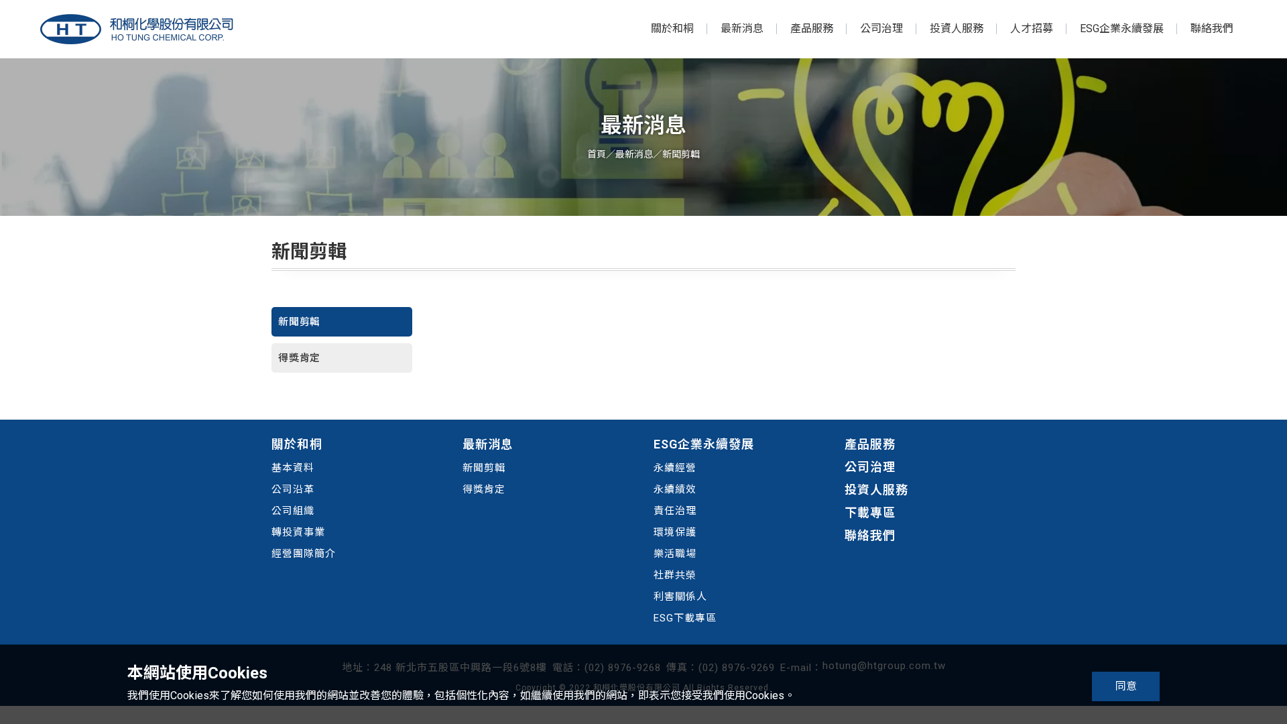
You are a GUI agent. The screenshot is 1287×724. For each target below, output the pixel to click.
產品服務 (811, 28)
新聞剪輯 (299, 322)
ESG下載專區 (685, 618)
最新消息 (742, 28)
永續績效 (675, 489)
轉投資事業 (298, 532)
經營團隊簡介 (303, 554)
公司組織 (292, 511)
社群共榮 (675, 575)
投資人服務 (956, 28)
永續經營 (675, 468)
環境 (664, 532)
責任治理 (675, 511)
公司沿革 (292, 489)
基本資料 (292, 468)
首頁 (596, 154)
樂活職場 (675, 554)
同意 (1126, 686)
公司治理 (881, 28)
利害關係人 (680, 597)
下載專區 (870, 512)
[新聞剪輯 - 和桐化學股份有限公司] (136, 29)
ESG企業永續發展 (1122, 28)
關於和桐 (672, 28)
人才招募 (1031, 28)
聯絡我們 (1211, 28)
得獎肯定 (299, 358)
